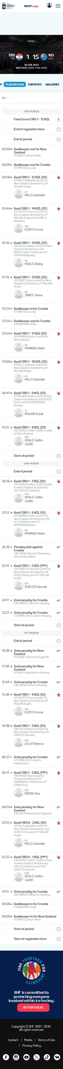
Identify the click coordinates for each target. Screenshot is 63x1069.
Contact (13, 1040)
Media (28, 1040)
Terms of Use (46, 1040)
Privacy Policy (31, 1045)
